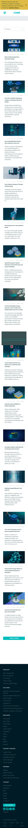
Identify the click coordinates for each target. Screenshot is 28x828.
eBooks (5, 726)
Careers (5, 798)
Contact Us (6, 801)
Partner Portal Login (8, 775)
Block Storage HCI (8, 675)
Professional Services (9, 757)
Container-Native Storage (10, 683)
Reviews (5, 741)
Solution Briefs (7, 729)
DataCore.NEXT (7, 785)
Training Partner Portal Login (11, 778)
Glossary (5, 744)
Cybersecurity (6, 703)
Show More (14, 638)
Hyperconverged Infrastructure (11, 695)
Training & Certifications (9, 754)
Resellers (5, 770)
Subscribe (5, 812)
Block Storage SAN (8, 673)
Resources (6, 715)
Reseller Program (8, 772)
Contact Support (7, 762)
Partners (6, 766)
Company (6, 782)
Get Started (9, 805)
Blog (4, 739)
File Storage (6, 678)
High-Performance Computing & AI (12, 708)
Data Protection (7, 698)
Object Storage (7, 681)
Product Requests (8, 760)
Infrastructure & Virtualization (11, 706)
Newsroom (6, 788)
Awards (5, 793)
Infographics (6, 731)
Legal (17, 823)
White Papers (6, 724)
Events (5, 736)
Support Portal (7, 752)
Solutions (6, 687)
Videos (5, 734)
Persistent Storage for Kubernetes (12, 711)
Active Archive (7, 700)
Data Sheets (6, 721)
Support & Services (9, 748)
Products (6, 669)
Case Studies (6, 718)
